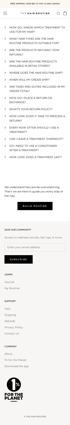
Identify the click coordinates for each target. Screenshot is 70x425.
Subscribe (18, 259)
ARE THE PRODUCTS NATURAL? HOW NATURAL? (34, 52)
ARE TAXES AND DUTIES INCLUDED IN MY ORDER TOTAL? (37, 89)
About (8, 353)
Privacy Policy (13, 327)
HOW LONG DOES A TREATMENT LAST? (35, 157)
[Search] (58, 13)
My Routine (11, 288)
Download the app (16, 366)
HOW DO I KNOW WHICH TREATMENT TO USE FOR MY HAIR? (37, 29)
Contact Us (11, 333)
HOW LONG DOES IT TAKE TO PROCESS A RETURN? (37, 118)
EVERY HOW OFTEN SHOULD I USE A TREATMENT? (34, 130)
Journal (9, 282)
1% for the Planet (15, 360)
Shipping (10, 315)
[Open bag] (65, 13)
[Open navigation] (5, 13)
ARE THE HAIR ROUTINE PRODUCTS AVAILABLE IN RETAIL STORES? (33, 63)
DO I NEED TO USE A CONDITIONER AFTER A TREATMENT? (33, 148)
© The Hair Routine (35, 416)
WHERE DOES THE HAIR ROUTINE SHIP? (36, 72)
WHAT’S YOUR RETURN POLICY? (30, 109)
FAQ (7, 308)
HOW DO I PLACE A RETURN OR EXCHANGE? (30, 100)
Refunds (9, 321)
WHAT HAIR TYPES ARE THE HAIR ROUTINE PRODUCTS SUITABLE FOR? (34, 41)
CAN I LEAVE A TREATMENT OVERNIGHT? (36, 139)
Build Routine (35, 206)
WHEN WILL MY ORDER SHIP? (29, 79)
